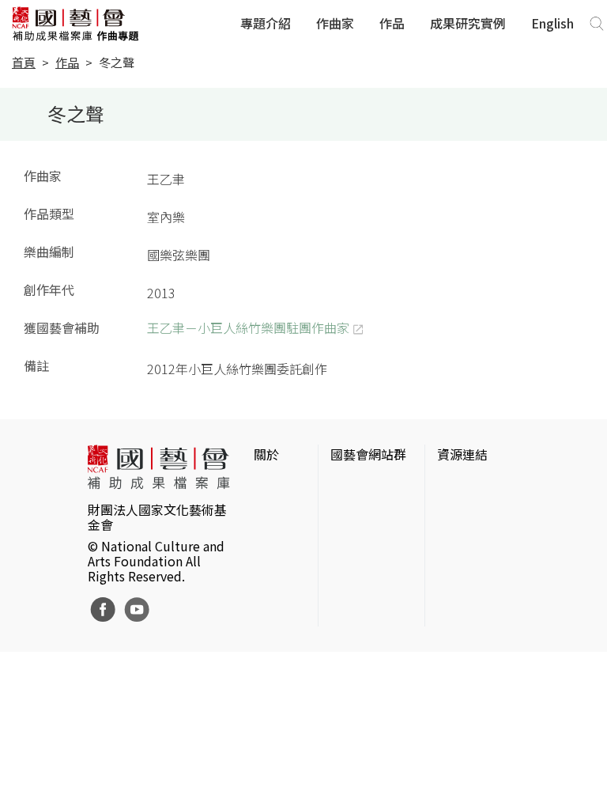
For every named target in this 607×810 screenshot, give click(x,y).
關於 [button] (266, 454)
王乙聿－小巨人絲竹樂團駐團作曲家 (248, 327)
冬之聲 (116, 62)
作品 (392, 22)
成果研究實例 (468, 22)
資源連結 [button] (462, 454)
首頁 (24, 62)
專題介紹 (265, 22)
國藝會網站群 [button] (368, 454)
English (552, 22)
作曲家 (335, 22)
